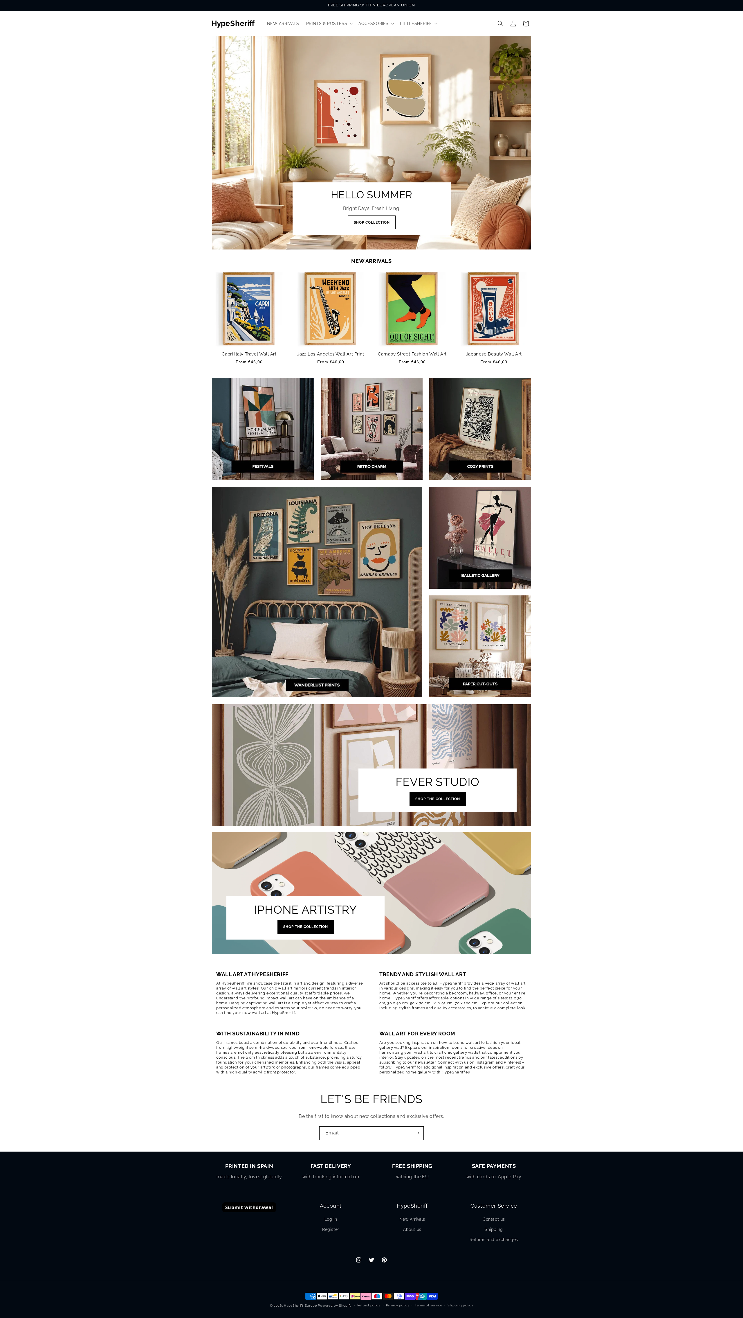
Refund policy (368, 1305)
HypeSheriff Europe (300, 1306)
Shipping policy (460, 1305)
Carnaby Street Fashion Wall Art (412, 354)
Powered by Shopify (335, 1306)
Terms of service (428, 1305)
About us (412, 1229)
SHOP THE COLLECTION (437, 799)
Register (330, 1229)
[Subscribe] (417, 1133)
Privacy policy (398, 1305)
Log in (330, 1219)
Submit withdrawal (249, 1207)
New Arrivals (412, 1219)
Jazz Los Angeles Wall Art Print (330, 354)
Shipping (494, 1229)
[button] (329, 23)
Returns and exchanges (494, 1239)
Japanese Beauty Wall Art (494, 354)
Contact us (494, 1219)
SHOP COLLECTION (371, 222)
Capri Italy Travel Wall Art (249, 354)
